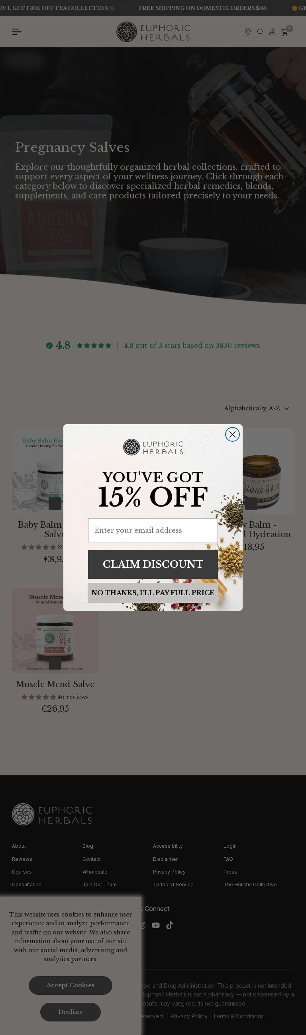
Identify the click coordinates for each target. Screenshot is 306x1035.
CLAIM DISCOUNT (153, 564)
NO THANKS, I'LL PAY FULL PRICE (153, 593)
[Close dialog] (232, 434)
